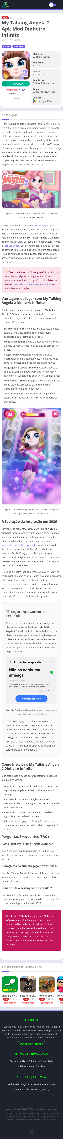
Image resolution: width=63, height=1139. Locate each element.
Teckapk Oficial (12, 245)
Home (13, 18)
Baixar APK (18, 83)
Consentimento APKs (44, 1084)
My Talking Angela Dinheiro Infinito (34, 284)
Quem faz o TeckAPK (31, 1043)
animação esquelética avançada (19, 545)
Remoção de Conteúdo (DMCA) (32, 1089)
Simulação (18, 46)
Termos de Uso (18, 1061)
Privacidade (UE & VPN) (32, 1066)
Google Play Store (43, 225)
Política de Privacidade (41, 1061)
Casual (21, 18)
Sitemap (31, 1125)
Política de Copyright (19, 1084)
